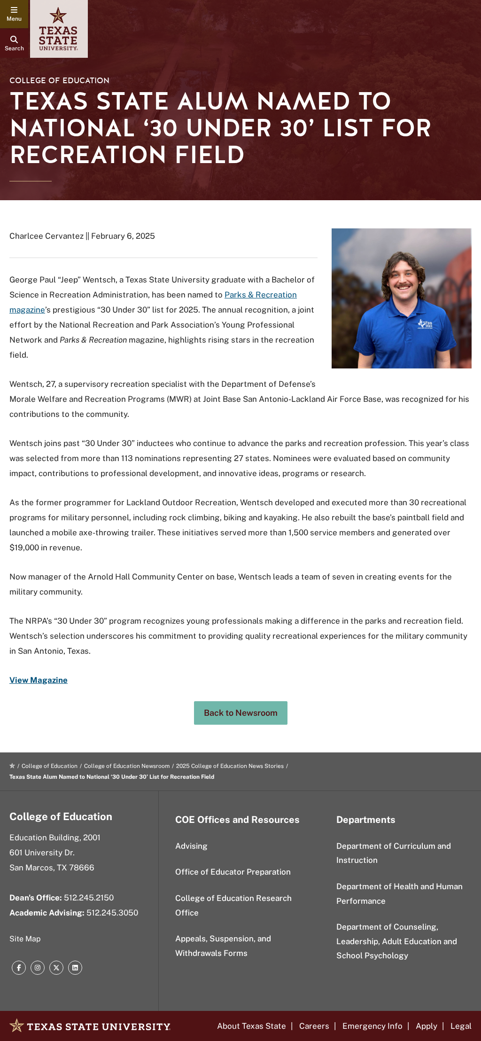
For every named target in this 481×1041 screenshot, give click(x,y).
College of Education (59, 80)
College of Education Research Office (233, 905)
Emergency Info (372, 1026)
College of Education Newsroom (127, 766)
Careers (314, 1026)
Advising (191, 846)
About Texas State (251, 1026)
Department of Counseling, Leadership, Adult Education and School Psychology (396, 941)
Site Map (25, 938)
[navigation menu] (14, 14)
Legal (461, 1026)
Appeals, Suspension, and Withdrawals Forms (223, 946)
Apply (426, 1026)
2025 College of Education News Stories (230, 766)
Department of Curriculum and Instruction (393, 853)
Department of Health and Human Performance (399, 894)
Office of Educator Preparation (233, 872)
